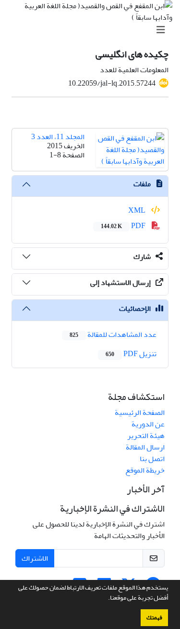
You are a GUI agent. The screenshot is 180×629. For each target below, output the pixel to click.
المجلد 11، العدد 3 (57, 136)
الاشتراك (35, 558)
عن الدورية (148, 424)
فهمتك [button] (154, 617)
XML (137, 210)
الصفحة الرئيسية (140, 412)
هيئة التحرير (146, 435)
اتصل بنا (152, 458)
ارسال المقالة (145, 447)
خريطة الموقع (145, 470)
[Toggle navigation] (92, 30)
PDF (124, 225)
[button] (105, 598)
